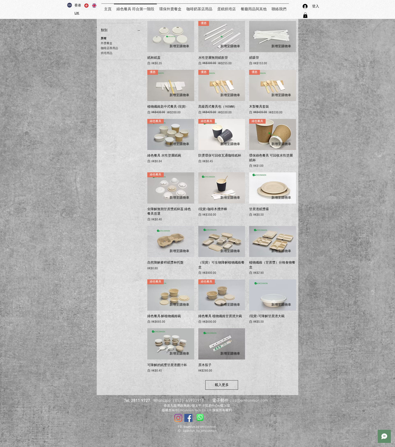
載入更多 (222, 385)
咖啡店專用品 (109, 48)
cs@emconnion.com (250, 400)
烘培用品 (106, 53)
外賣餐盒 (106, 43)
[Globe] (69, 5)
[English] (93, 5)
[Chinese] (85, 5)
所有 (104, 38)
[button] (305, 15)
